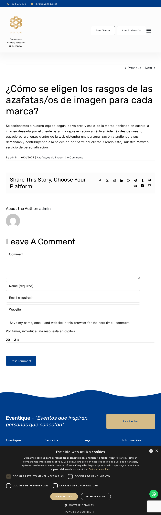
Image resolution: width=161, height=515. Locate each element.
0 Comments (75, 157)
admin (13, 157)
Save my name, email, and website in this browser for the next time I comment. (70, 323)
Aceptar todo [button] (64, 496)
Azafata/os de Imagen (50, 157)
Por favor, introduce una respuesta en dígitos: (41, 331)
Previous (134, 68)
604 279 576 (19, 3)
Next (148, 68)
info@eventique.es (46, 3)
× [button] (156, 450)
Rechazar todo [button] (95, 496)
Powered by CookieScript (80, 511)
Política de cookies (99, 469)
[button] (80, 505)
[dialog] (80, 480)
